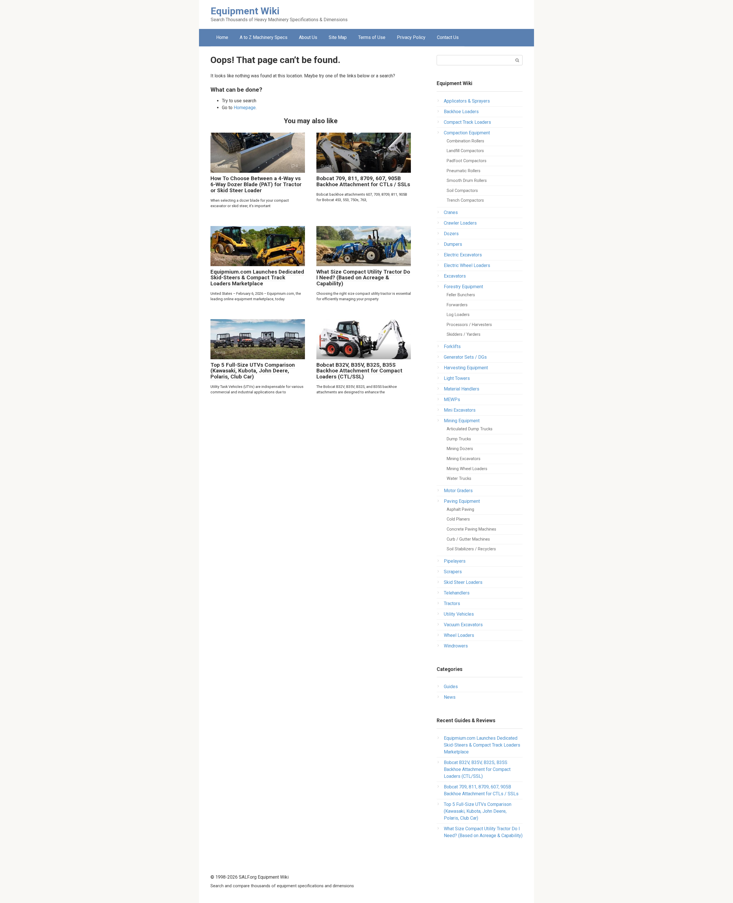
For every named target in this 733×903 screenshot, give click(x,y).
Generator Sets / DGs (465, 357)
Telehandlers (457, 593)
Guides (451, 686)
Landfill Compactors (465, 150)
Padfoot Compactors (466, 160)
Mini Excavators (460, 410)
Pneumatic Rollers (463, 170)
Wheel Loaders (459, 635)
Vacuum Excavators (463, 624)
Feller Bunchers (461, 295)
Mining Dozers (460, 448)
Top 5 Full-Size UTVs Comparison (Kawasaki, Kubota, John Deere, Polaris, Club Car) (252, 371)
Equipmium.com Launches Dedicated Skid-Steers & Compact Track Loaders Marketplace (257, 277)
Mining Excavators (463, 458)
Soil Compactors (462, 190)
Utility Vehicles (459, 614)
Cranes (451, 212)
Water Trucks (459, 478)
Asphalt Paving (460, 509)
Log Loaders (458, 314)
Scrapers (453, 571)
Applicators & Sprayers (467, 101)
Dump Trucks (459, 439)
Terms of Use (371, 37)
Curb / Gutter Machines (468, 539)
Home (222, 37)
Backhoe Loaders (461, 111)
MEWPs (452, 399)
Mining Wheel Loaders (467, 468)
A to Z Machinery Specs (263, 37)
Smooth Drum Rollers (467, 180)
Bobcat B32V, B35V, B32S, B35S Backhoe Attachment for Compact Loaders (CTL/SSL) (359, 371)
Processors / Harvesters (469, 324)
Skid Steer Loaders (463, 582)
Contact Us (448, 37)
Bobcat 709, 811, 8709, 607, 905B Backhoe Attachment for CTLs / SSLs (363, 181)
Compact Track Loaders (467, 122)
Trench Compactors (465, 200)
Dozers (451, 233)
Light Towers (457, 378)
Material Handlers (461, 389)
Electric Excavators (463, 255)
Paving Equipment (462, 501)
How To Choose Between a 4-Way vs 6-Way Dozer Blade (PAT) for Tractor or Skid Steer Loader (256, 184)
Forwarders (457, 305)
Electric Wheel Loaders (467, 265)
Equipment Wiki (245, 11)
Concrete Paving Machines (471, 529)
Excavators (455, 276)
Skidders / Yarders (463, 334)
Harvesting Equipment (466, 367)
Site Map (338, 37)
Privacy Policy (411, 37)
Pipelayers (455, 561)
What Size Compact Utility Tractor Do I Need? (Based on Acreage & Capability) (363, 277)
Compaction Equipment (467, 133)
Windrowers (456, 646)
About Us (308, 37)
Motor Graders (458, 490)
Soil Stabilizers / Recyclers (471, 549)
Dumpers (453, 244)
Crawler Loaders (460, 223)
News (450, 697)
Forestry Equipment (463, 286)
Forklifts (452, 346)
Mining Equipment (462, 420)
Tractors (452, 603)
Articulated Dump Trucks (469, 429)
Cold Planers (458, 519)
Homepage (245, 107)
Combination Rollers (465, 141)
